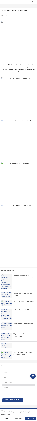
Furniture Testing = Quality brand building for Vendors (22, 353)
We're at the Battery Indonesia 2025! (23, 301)
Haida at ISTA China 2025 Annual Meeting (22, 294)
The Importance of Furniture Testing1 (24, 344)
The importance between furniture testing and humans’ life (23, 325)
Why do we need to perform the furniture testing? (22, 335)
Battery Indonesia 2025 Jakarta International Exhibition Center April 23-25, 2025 (24, 311)
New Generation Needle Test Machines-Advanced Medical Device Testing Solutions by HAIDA (23, 277)
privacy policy (5, 414)
